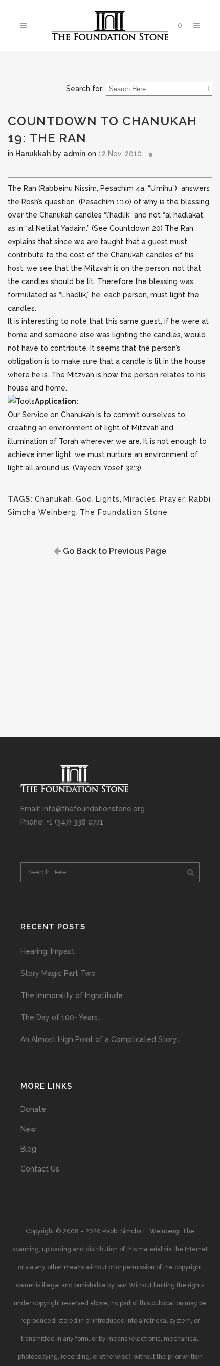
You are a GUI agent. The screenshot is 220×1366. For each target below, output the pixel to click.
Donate (33, 1109)
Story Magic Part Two (58, 973)
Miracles (139, 499)
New (28, 1129)
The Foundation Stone (124, 512)
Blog (28, 1149)
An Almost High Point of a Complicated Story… (100, 1039)
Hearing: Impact (47, 951)
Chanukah (53, 499)
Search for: (85, 88)
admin (74, 153)
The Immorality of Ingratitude (71, 995)
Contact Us (39, 1169)
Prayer (172, 499)
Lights (108, 499)
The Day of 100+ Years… (60, 1017)
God (84, 499)
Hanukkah (33, 153)
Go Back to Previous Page (113, 551)
